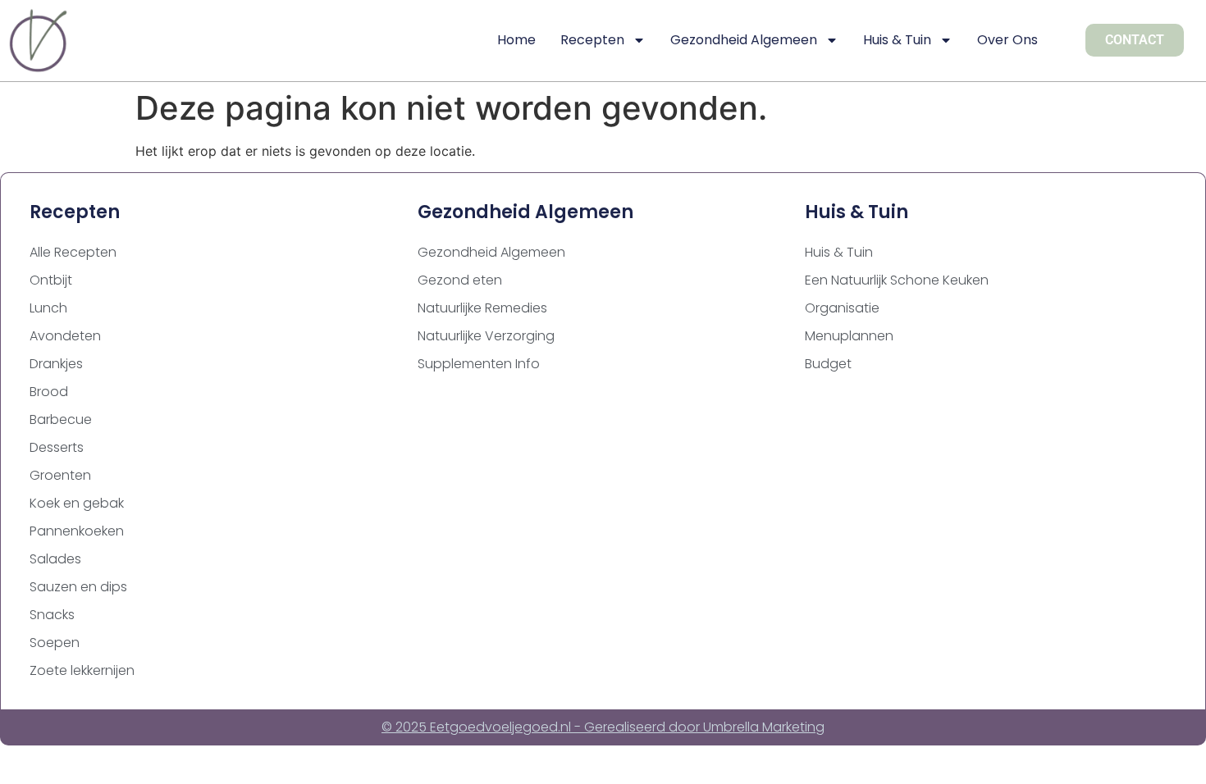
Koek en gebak (77, 503)
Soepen (55, 642)
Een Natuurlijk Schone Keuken (897, 280)
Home (516, 39)
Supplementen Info (479, 363)
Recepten (592, 39)
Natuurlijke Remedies (482, 308)
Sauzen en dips (78, 586)
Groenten (60, 475)
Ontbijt (51, 280)
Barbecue (61, 419)
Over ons (1007, 39)
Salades (55, 558)
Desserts (57, 447)
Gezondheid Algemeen (743, 39)
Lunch (48, 308)
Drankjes (56, 363)
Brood (49, 391)
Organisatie (842, 308)
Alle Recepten (73, 252)
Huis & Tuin (897, 39)
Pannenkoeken (77, 531)
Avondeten (65, 335)
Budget (828, 363)
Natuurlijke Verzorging (486, 335)
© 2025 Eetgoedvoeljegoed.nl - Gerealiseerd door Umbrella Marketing (603, 727)
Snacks (52, 614)
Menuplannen (849, 335)
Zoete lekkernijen (82, 670)
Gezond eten (460, 280)
